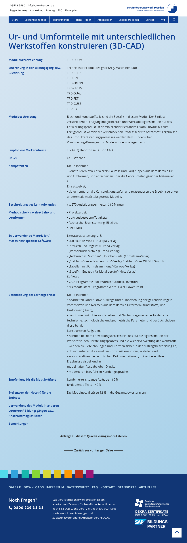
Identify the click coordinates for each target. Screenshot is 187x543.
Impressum (55, 487)
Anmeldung (36, 10)
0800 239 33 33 (29, 507)
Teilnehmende (61, 19)
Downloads (34, 487)
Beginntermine (18, 10)
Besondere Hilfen (129, 19)
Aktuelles (147, 487)
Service (150, 19)
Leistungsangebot (35, 19)
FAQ (60, 10)
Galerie (15, 487)
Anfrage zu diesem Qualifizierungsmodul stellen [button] (93, 436)
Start (15, 19)
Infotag (50, 10)
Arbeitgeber (105, 19)
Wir (163, 19)
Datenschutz (78, 487)
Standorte (127, 487)
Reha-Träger (83, 19)
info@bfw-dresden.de (41, 5)
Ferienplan (71, 10)
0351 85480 (17, 5)
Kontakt (108, 487)
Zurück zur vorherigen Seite (93, 450)
